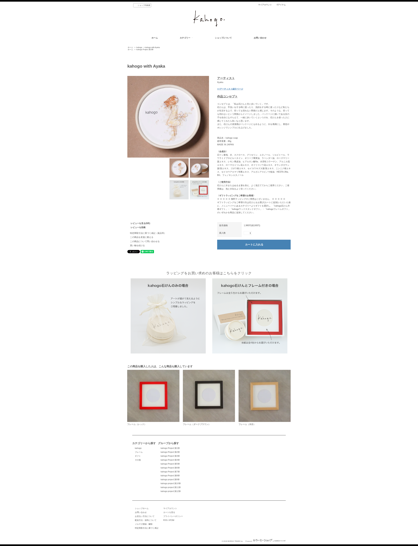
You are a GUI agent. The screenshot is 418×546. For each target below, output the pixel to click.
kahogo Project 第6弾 (170, 468)
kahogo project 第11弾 (171, 487)
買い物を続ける (137, 245)
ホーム (155, 38)
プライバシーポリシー (173, 516)
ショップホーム (142, 508)
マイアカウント (265, 5)
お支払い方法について (144, 516)
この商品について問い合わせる (145, 241)
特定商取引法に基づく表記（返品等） (148, 233)
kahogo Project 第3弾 (144, 49)
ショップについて (223, 38)
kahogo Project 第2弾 (170, 452)
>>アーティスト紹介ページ (230, 89)
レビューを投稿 (138, 227)
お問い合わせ (260, 38)
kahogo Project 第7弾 (170, 472)
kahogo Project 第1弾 (170, 448)
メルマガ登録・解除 (144, 524)
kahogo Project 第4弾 (170, 460)
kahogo (139, 47)
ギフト (138, 456)
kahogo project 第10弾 (171, 483)
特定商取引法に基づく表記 (146, 528)
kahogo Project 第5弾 (170, 464)
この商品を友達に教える (141, 237)
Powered (249, 541)
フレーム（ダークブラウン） (196, 424)
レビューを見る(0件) (140, 223)
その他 (138, 460)
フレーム (139, 452)
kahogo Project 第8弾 (170, 475)
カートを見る (169, 512)
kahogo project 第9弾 (170, 479)
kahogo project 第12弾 (171, 491)
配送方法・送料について (145, 520)
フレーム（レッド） (136, 424)
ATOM (171, 520)
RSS (165, 520)
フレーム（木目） (247, 424)
